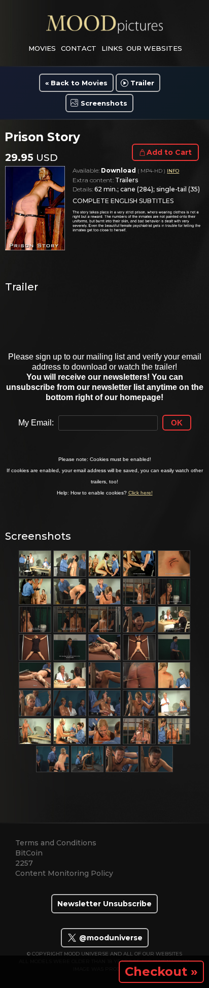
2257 (24, 863)
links (112, 48)
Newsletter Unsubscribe (104, 903)
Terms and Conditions (55, 842)
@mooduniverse (110, 937)
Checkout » (161, 971)
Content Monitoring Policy (64, 873)
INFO (173, 171)
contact (78, 48)
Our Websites (154, 48)
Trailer (142, 83)
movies (42, 48)
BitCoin (29, 853)
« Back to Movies (76, 83)
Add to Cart (169, 152)
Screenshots (104, 103)
